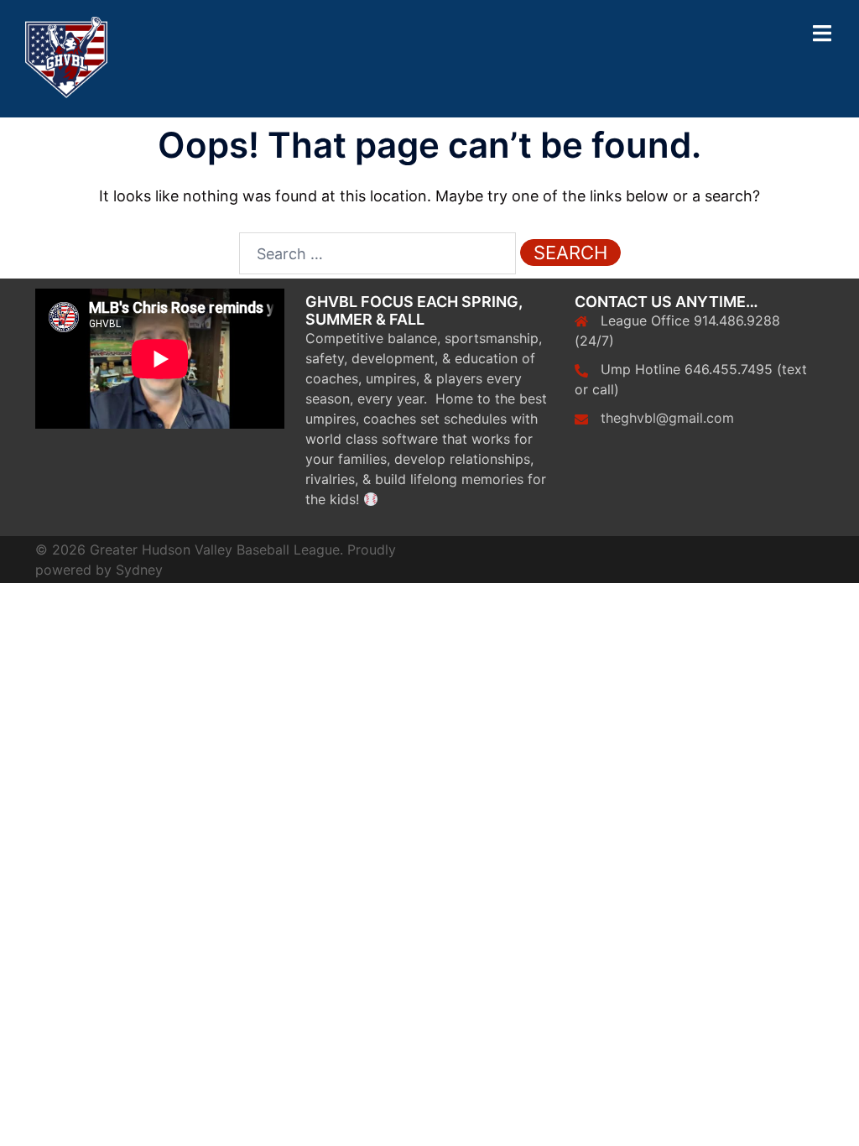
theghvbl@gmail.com (667, 417)
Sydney (139, 569)
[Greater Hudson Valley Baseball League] (66, 57)
